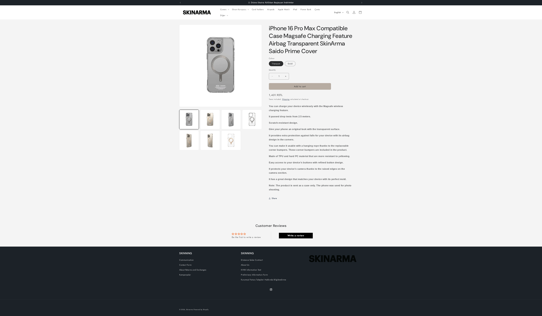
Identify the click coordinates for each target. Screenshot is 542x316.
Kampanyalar (185, 274)
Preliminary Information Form (254, 274)
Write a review (296, 235)
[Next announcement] (362, 2)
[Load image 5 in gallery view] (189, 140)
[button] (224, 9)
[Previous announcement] (180, 2)
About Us (245, 264)
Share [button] (274, 198)
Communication (186, 260)
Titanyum (276, 63)
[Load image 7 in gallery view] (231, 140)
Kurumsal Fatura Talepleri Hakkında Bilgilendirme (263, 279)
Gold (290, 63)
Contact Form (185, 264)
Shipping (285, 99)
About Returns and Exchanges (192, 269)
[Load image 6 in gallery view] (210, 140)
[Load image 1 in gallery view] (189, 119)
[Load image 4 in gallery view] (252, 119)
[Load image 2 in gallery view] (210, 119)
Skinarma (189, 309)
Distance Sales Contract (252, 260)
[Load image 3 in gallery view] (231, 119)
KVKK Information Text (251, 269)
